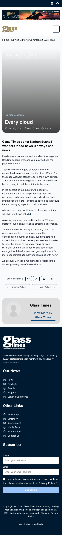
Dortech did (24, 213)
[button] (17, 55)
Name (6, 455)
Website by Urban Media (31, 524)
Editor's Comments (31, 39)
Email (5, 467)
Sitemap (45, 513)
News (14, 39)
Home (5, 39)
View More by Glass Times (43, 315)
